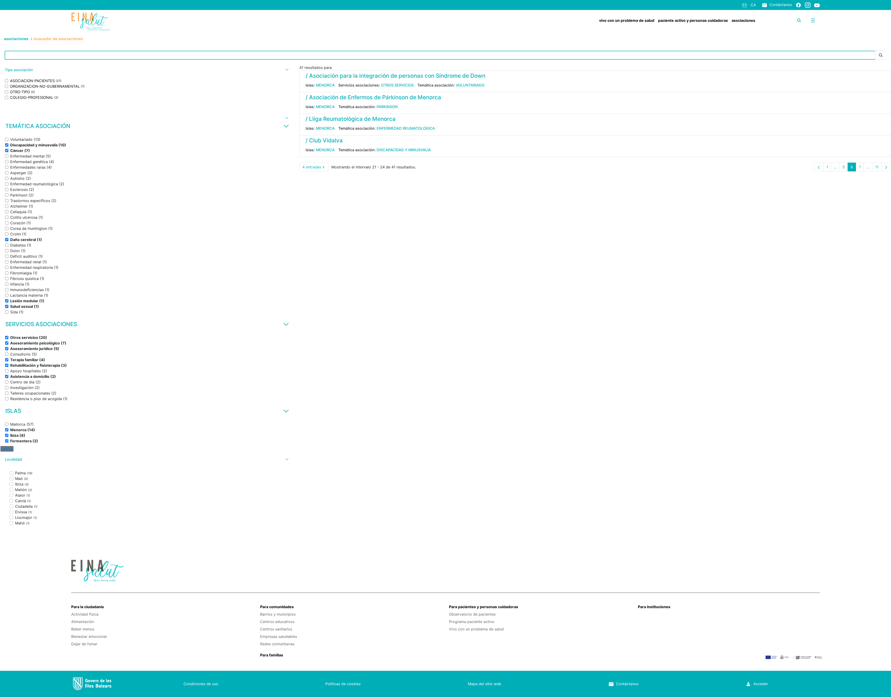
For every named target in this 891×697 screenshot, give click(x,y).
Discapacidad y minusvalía (404, 150)
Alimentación (82, 621)
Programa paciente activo (471, 621)
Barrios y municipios (278, 614)
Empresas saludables (278, 636)
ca (753, 5)
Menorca (325, 85)
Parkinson (387, 106)
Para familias (271, 655)
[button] (146, 70)
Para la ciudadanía (87, 606)
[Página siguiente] (886, 167)
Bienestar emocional (89, 636)
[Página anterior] (819, 167)
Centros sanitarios (276, 629)
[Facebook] (798, 5)
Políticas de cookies (343, 683)
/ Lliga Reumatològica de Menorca (351, 119)
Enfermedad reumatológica (406, 128)
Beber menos (82, 629)
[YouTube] (817, 5)
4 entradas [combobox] (315, 168)
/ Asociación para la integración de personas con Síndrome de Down (395, 75)
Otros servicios (397, 85)
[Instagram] (807, 5)
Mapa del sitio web (484, 683)
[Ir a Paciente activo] (133, 21)
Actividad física (84, 614)
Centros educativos (277, 621)
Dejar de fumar (84, 644)
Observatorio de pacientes (472, 614)
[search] (799, 20)
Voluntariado (470, 85)
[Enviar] (881, 55)
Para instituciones (654, 606)
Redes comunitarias (277, 644)
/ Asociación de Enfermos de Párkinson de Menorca (373, 97)
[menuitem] (626, 20)
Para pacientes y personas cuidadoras (483, 606)
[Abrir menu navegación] (813, 20)
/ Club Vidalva (324, 140)
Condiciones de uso (201, 683)
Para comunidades (277, 606)
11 (878, 168)
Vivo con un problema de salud (476, 629)
